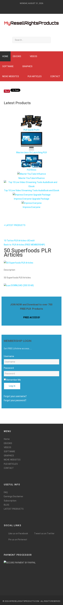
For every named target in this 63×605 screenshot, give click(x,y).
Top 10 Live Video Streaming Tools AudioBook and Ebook (31, 190)
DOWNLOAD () (22, 285)
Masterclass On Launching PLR (31, 152)
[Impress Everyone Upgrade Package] (31, 194)
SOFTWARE (9, 451)
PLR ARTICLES (11, 464)
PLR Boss (31, 170)
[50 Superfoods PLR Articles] (18, 262)
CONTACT (9, 468)
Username (9, 356)
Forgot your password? (15, 400)
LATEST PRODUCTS (14, 509)
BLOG (6, 505)
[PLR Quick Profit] (31, 121)
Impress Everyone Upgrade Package (31, 199)
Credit (32, 240)
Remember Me (13, 380)
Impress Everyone (31, 207)
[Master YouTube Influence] (31, 174)
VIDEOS (7, 447)
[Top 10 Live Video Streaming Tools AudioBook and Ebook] (31, 184)
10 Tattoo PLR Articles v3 (16, 240)
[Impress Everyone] (32, 203)
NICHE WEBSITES (12, 459)
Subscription (10, 500)
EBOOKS (8, 443)
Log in (12, 386)
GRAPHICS (9, 455)
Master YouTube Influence (32, 178)
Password (9, 368)
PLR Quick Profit (31, 130)
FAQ (6, 492)
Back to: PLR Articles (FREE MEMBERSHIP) (24, 244)
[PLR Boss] (31, 161)
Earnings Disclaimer (13, 496)
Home (7, 439)
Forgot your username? (15, 396)
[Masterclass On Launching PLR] (31, 141)
